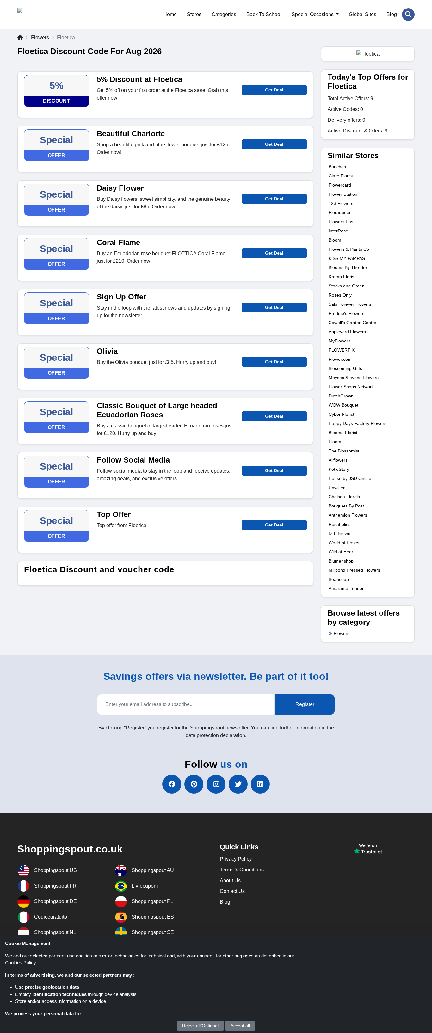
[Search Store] (408, 14)
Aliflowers (338, 460)
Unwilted (337, 487)
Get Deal (274, 89)
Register (304, 704)
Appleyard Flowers (347, 331)
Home (170, 14)
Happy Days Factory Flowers (357, 423)
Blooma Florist (343, 432)
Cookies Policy (20, 962)
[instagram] (216, 784)
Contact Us (232, 891)
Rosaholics (339, 524)
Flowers (40, 37)
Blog (391, 14)
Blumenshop (341, 560)
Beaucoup (339, 579)
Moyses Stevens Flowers (354, 377)
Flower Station (343, 194)
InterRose (338, 230)
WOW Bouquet (343, 405)
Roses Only (340, 295)
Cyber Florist (341, 414)
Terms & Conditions (242, 869)
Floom (335, 441)
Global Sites (362, 14)
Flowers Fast (342, 221)
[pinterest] (193, 784)
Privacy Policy (236, 859)
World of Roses (344, 542)
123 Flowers (341, 203)
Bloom (335, 240)
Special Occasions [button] (313, 14)
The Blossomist (344, 450)
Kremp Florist (342, 276)
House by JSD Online (350, 478)
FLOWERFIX (342, 350)
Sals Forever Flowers (350, 304)
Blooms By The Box (348, 267)
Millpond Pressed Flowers (354, 570)
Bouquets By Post (346, 505)
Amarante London (347, 588)
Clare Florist (341, 175)
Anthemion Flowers (348, 515)
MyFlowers (339, 340)
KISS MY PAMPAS (347, 258)
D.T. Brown (339, 533)
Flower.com (340, 359)
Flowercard (340, 185)
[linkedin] (260, 784)
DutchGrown (341, 395)
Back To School (263, 14)
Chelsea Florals (344, 496)
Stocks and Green (347, 285)
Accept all (240, 1025)
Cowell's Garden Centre (352, 322)
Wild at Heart (342, 551)
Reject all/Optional (200, 1025)
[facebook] (171, 784)
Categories (224, 14)
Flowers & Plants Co (349, 249)
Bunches (337, 166)
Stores (194, 14)
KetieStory (339, 469)
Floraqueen (340, 212)
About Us (230, 880)
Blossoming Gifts (345, 368)
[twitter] (238, 784)
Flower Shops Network (351, 386)
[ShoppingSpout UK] (48, 14)
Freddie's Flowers (346, 313)
